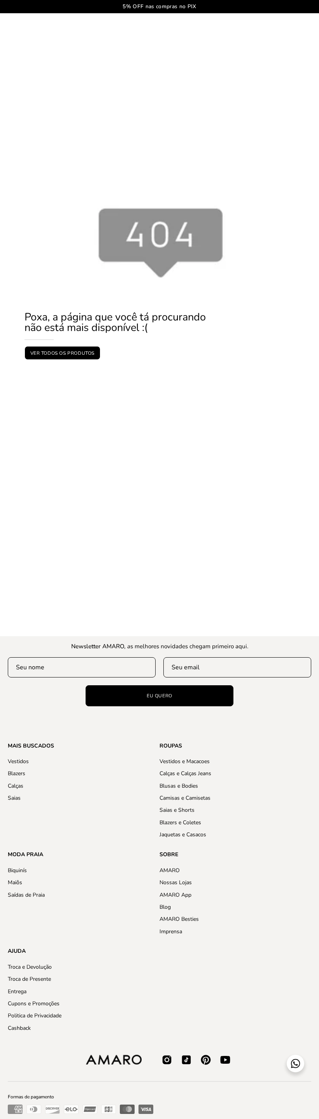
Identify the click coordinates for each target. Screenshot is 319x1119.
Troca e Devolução (30, 967)
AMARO (170, 870)
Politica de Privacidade (34, 1015)
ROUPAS (171, 746)
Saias (14, 798)
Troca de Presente (29, 979)
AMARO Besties (179, 919)
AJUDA (17, 951)
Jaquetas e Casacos (183, 834)
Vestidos (18, 761)
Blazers (16, 774)
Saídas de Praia (26, 894)
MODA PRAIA (25, 854)
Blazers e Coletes (180, 822)
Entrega (17, 991)
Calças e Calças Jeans (185, 774)
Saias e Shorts (177, 810)
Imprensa (171, 931)
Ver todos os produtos (62, 353)
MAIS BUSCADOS (31, 746)
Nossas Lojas (176, 882)
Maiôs (15, 882)
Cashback (19, 1027)
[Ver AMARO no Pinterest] (206, 1060)
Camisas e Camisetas (185, 798)
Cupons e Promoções (34, 1003)
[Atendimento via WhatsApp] (295, 1063)
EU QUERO (159, 696)
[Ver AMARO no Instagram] (167, 1060)
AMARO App (175, 894)
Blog (165, 907)
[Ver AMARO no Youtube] (225, 1060)
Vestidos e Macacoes (185, 761)
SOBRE (169, 854)
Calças (15, 786)
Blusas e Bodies (179, 786)
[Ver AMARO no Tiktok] (186, 1060)
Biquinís (17, 870)
